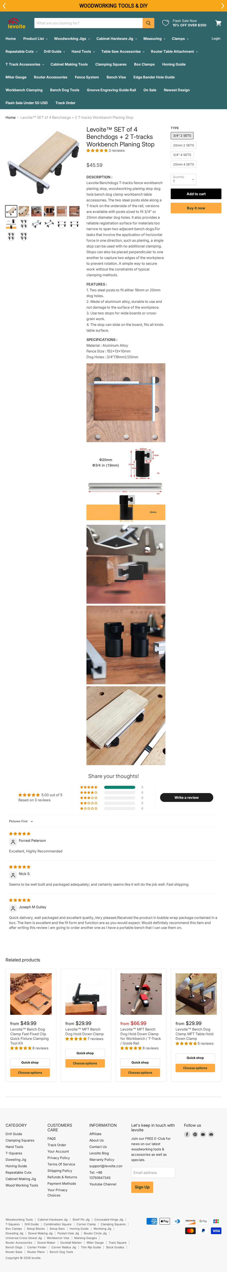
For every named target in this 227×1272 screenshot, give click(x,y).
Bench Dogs (14, 1247)
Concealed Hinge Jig (108, 1219)
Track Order (65, 103)
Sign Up (142, 1187)
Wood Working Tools (22, 1185)
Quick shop (30, 1062)
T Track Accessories (23, 64)
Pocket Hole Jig (68, 1233)
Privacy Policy (58, 1158)
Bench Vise (116, 77)
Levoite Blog (99, 1153)
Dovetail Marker (71, 1242)
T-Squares (14, 1153)
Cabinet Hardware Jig (115, 38)
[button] (97, 150)
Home (11, 38)
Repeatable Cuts (20, 51)
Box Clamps (144, 64)
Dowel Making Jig (40, 1233)
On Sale (149, 90)
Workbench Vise (58, 1238)
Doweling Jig (16, 1159)
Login (216, 38)
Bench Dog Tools (64, 90)
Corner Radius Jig (63, 1247)
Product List (34, 38)
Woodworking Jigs (70, 38)
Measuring (152, 38)
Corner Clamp (86, 1224)
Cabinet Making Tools (69, 64)
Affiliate (95, 1134)
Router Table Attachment (173, 51)
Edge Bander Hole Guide (154, 77)
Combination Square (58, 1224)
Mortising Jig (102, 1228)
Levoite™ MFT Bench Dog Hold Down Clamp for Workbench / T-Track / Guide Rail (140, 1036)
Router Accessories (50, 77)
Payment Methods (61, 1183)
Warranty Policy (101, 1159)
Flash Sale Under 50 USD (27, 103)
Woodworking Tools (19, 1219)
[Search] (148, 23)
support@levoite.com (106, 1166)
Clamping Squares (111, 64)
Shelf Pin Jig (81, 1219)
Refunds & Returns (62, 1177)
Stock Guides (115, 1247)
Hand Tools (82, 51)
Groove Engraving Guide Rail (111, 90)
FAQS (51, 1138)
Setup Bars (57, 1228)
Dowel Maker (46, 1242)
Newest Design (177, 90)
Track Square (118, 1242)
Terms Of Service (61, 1164)
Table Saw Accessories (121, 51)
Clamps (179, 38)
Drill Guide (53, 51)
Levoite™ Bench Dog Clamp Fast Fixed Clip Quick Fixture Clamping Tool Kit (29, 1036)
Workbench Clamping (24, 90)
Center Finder (37, 1247)
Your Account (58, 1151)
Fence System (87, 77)
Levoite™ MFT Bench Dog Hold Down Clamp (84, 1031)
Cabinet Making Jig (21, 1179)
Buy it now (196, 208)
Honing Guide (174, 64)
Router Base (14, 1252)
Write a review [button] (186, 797)
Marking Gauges (85, 1238)
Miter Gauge (16, 77)
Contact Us (98, 1147)
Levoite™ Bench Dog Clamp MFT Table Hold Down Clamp (194, 1034)
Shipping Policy (59, 1171)
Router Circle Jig (95, 1233)
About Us (96, 1140)
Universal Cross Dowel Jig (24, 1238)
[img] (19, 833)
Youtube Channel (102, 1184)
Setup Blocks (36, 1228)
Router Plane (36, 1252)
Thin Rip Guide (91, 1247)
